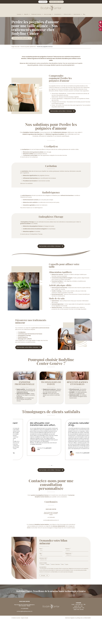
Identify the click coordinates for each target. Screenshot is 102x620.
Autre (67, 564)
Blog (84, 14)
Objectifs (26, 14)
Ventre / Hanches (55, 564)
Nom (40, 548)
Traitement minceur (36, 14)
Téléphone (68, 553)
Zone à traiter (43, 563)
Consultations (57, 14)
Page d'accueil (15, 46)
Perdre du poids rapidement (28, 46)
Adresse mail (43, 558)
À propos (19, 14)
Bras (63, 564)
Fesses (47, 564)
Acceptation (42, 567)
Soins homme (77, 14)
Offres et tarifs (67, 14)
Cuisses (42, 564)
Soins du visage (47, 14)
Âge (40, 553)
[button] (50, 465)
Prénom (67, 548)
